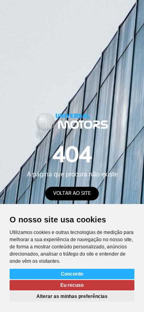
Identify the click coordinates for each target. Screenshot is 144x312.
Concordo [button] (72, 274)
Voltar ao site (72, 193)
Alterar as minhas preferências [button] (72, 296)
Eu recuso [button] (72, 285)
